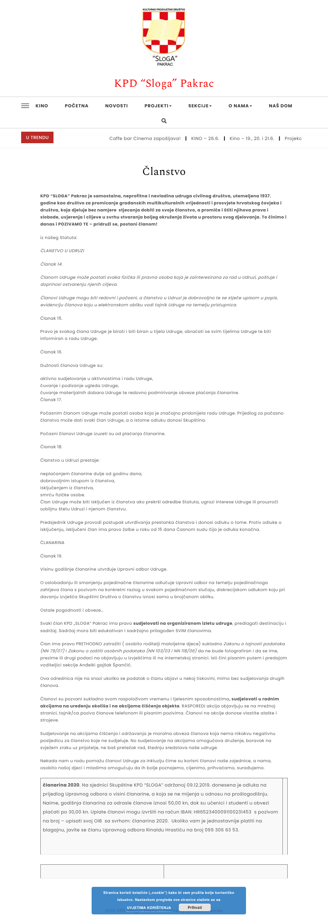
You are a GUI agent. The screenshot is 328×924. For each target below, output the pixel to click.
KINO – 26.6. (197, 138)
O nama (238, 106)
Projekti (156, 106)
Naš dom (280, 106)
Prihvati (195, 907)
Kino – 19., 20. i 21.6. (244, 138)
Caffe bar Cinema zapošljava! (137, 138)
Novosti (116, 106)
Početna (77, 106)
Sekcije (198, 106)
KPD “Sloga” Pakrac (164, 84)
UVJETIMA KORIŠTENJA (149, 907)
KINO (42, 106)
